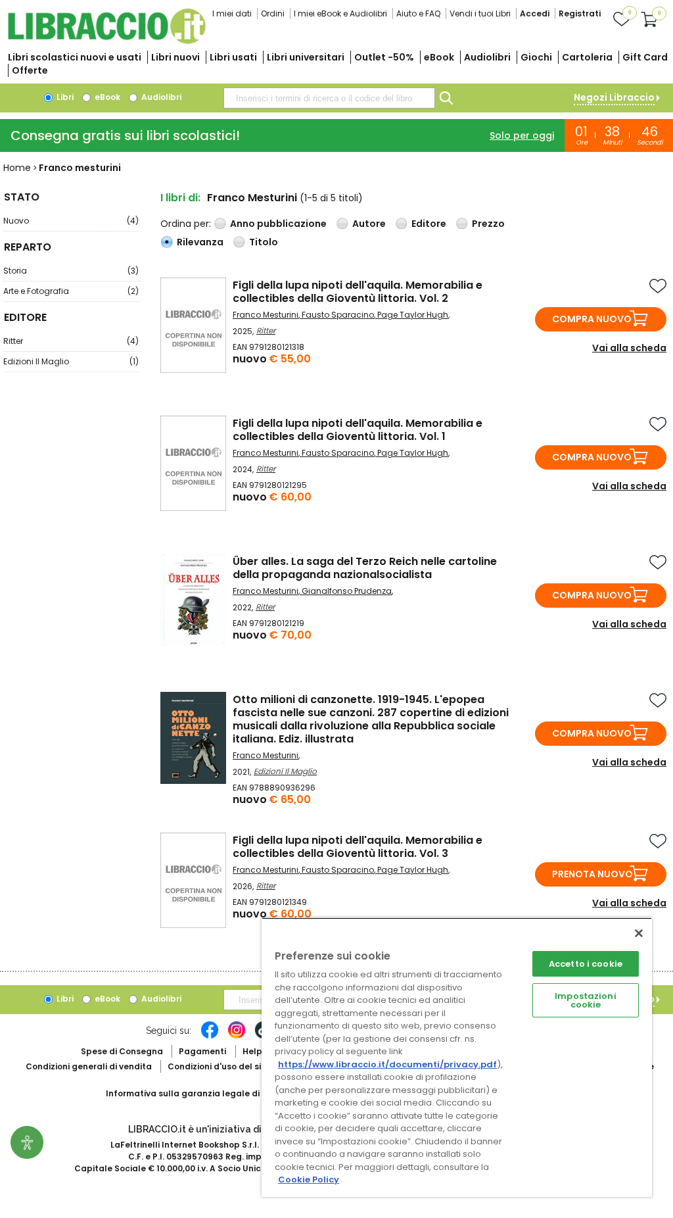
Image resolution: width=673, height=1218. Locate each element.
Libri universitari (305, 57)
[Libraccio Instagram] (236, 1036)
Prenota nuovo (592, 874)
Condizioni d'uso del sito (219, 1066)
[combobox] (329, 98)
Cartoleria (587, 57)
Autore (369, 223)
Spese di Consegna (122, 1051)
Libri (64, 97)
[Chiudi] (639, 933)
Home (17, 167)
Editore (428, 223)
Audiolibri (487, 57)
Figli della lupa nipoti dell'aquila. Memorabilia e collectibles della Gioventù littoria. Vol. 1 (357, 430)
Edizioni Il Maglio (71, 361)
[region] (457, 1057)
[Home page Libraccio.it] (106, 41)
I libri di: (180, 197)
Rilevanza (200, 242)
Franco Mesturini (265, 314)
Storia (71, 270)
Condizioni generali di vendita (89, 1066)
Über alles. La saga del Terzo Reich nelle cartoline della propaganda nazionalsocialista (365, 568)
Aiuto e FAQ (418, 13)
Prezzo (488, 223)
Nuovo (71, 220)
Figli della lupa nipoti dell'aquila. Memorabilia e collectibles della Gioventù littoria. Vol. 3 (357, 847)
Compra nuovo (592, 319)
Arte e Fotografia (71, 291)
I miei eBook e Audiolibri (340, 13)
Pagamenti (202, 1051)
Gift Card (645, 57)
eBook (439, 57)
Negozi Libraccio (614, 97)
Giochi (536, 57)
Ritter (71, 341)
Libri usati (233, 57)
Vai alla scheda (629, 347)
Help (252, 1051)
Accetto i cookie (585, 964)
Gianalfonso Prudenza (347, 591)
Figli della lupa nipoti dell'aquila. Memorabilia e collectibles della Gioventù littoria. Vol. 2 (357, 292)
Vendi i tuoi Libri (480, 13)
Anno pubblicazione (278, 223)
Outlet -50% (384, 57)
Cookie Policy (308, 1179)
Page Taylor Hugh (412, 314)
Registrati (580, 13)
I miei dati (232, 13)
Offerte (30, 70)
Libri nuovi (175, 57)
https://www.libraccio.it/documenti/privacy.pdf (387, 1064)
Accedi (534, 13)
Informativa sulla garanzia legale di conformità (208, 1093)
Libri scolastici (74, 57)
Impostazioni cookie (585, 1000)
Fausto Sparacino (338, 314)
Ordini (273, 13)
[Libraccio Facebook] (209, 1036)
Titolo (263, 242)
